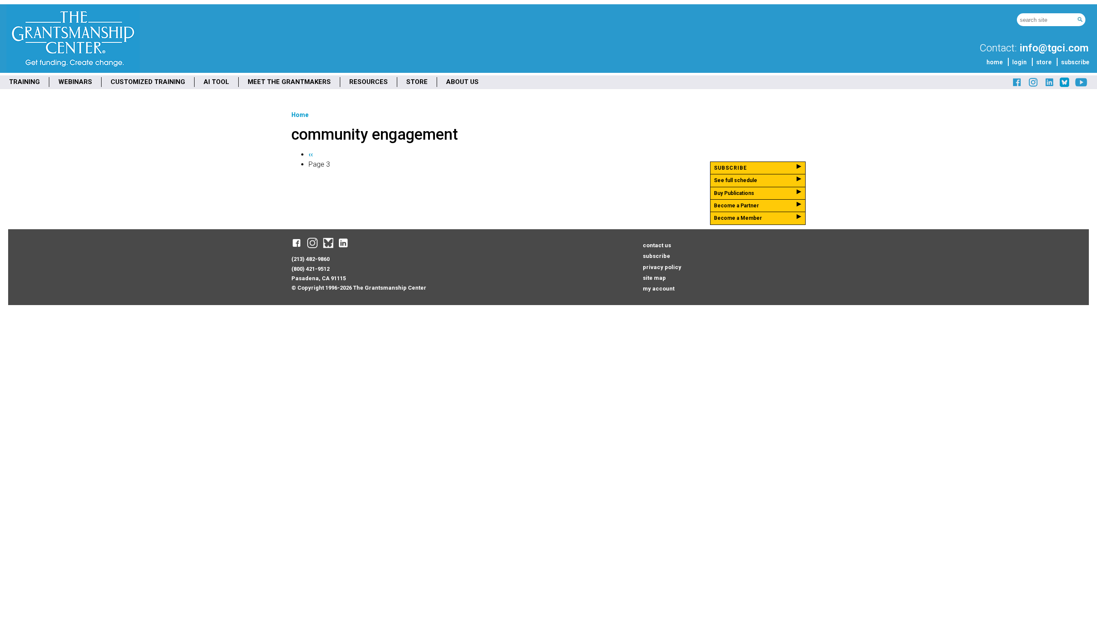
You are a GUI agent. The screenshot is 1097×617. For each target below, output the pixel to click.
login (1019, 62)
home (994, 62)
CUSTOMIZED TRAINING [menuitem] (148, 82)
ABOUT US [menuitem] (462, 82)
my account (658, 288)
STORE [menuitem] (417, 82)
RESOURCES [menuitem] (368, 82)
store (1044, 62)
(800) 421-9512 (310, 269)
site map (654, 278)
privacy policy (662, 267)
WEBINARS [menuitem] (75, 82)
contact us (657, 245)
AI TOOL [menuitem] (216, 82)
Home (300, 114)
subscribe (1075, 62)
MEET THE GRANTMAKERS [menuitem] (289, 82)
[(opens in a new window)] (1017, 85)
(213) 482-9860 (310, 259)
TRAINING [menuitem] (24, 82)
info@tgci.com (1053, 48)
